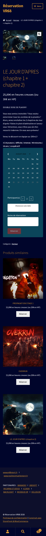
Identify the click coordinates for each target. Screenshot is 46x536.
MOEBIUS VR (22, 492)
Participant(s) (14, 197)
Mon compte (7, 531)
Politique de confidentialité (15, 518)
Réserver (14, 231)
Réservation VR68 (13, 8)
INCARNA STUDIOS (11, 488)
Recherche (23, 531)
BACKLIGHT (8, 492)
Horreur (16, 20)
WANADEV (22, 485)
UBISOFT (33, 485)
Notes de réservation (17, 215)
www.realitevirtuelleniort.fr (16, 475)
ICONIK (26, 488)
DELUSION (36, 492)
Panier (35, 529)
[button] (39, 34)
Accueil (8, 20)
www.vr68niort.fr (10, 472)
